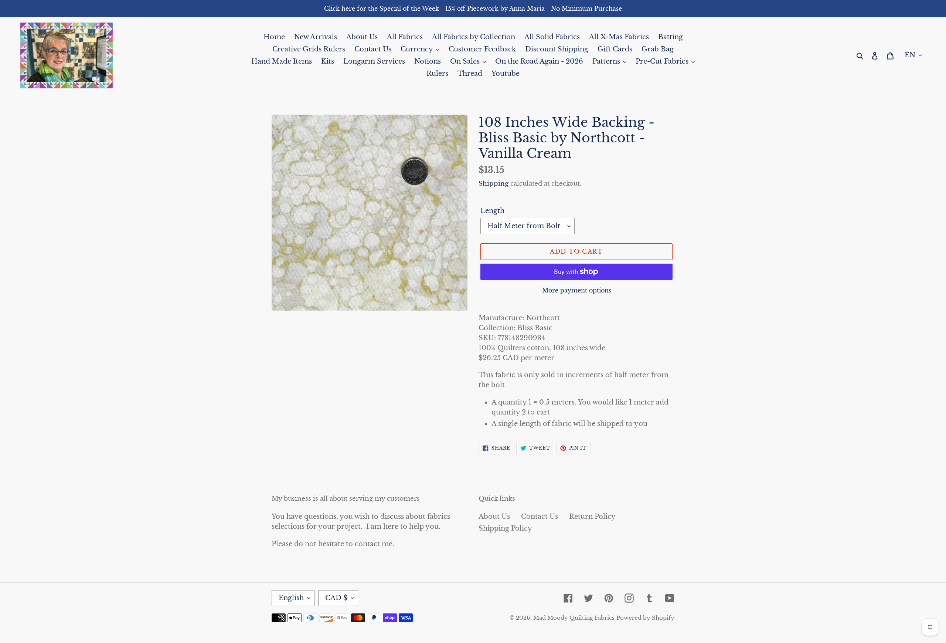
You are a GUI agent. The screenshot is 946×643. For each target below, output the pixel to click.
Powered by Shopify (645, 617)
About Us (494, 516)
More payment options (576, 290)
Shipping (493, 183)
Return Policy (592, 516)
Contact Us (539, 516)
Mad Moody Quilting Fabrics (574, 617)
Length (492, 211)
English (291, 598)
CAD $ (336, 598)
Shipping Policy (505, 528)
